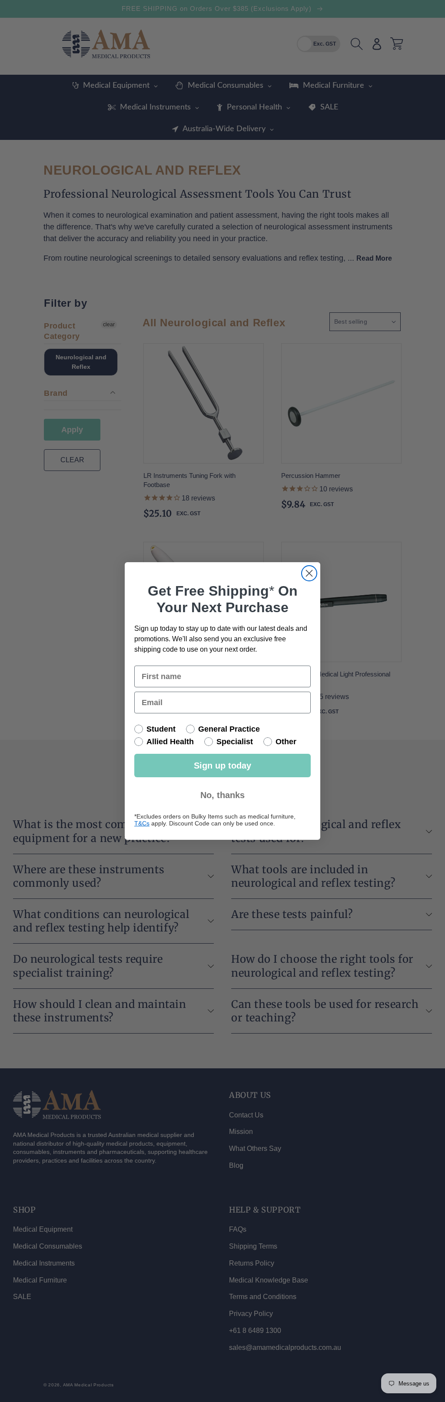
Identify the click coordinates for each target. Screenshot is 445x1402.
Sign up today (222, 765)
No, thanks (222, 795)
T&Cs (141, 823)
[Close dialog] (309, 573)
